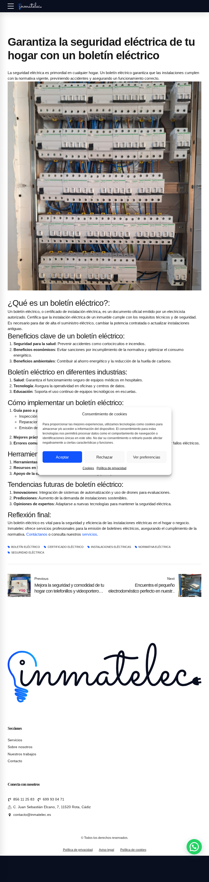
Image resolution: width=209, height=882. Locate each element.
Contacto (15, 761)
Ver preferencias (146, 457)
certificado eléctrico (65, 547)
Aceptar (62, 457)
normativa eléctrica (154, 547)
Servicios (15, 740)
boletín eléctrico (25, 547)
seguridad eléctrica (27, 552)
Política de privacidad (111, 468)
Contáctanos (36, 534)
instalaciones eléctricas (111, 547)
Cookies (88, 468)
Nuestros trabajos (22, 754)
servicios (89, 534)
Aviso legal (106, 850)
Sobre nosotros (20, 747)
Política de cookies (133, 850)
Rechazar (104, 457)
